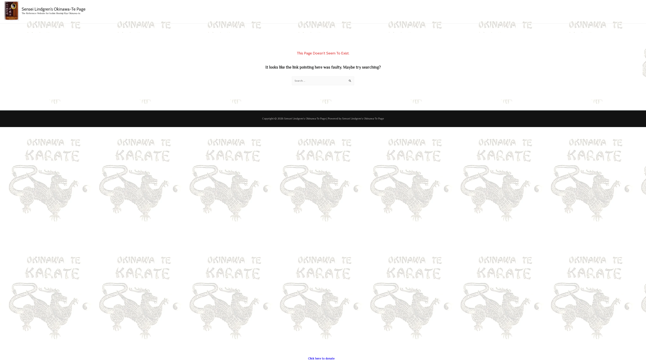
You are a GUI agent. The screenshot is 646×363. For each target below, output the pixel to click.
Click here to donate (321, 358)
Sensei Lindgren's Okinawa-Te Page (53, 9)
